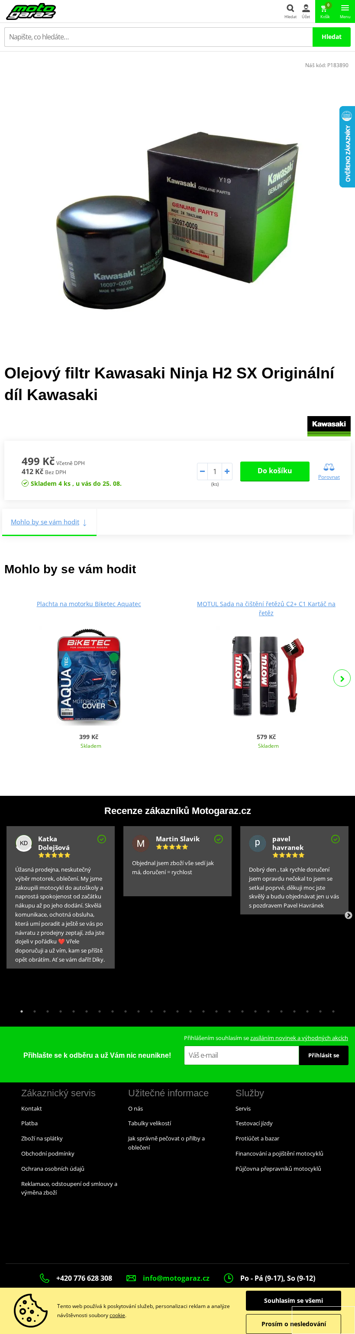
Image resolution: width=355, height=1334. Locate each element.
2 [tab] (32, 1009)
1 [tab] (19, 1009)
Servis (243, 1108)
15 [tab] (201, 1009)
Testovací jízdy (254, 1123)
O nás (135, 1108)
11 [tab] (149, 1009)
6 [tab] (84, 1009)
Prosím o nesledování (293, 1324)
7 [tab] (97, 1009)
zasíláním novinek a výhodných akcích (299, 1038)
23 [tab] (305, 1009)
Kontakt (31, 1108)
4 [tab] (58, 1009)
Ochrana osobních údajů (52, 1168)
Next (342, 678)
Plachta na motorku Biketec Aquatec (89, 604)
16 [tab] (214, 1009)
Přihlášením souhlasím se (266, 1038)
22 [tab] (292, 1009)
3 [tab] (45, 1009)
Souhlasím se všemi (293, 1300)
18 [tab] (240, 1009)
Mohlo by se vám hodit (45, 521)
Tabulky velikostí (149, 1123)
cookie (117, 1315)
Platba (29, 1123)
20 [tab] (266, 1009)
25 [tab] (331, 1009)
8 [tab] (110, 1009)
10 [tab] (136, 1009)
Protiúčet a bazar (257, 1138)
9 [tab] (123, 1009)
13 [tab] (175, 1009)
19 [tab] (253, 1009)
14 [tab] (188, 1009)
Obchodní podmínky (47, 1153)
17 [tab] (227, 1009)
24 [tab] (318, 1009)
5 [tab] (71, 1009)
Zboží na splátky (42, 1138)
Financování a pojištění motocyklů (279, 1153)
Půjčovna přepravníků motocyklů (278, 1168)
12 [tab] (162, 1009)
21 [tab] (279, 1009)
